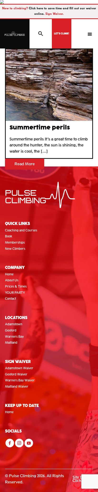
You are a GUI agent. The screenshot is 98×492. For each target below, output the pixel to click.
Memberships (15, 242)
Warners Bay (14, 336)
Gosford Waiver (16, 374)
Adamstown (13, 324)
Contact (10, 298)
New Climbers (15, 248)
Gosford (10, 330)
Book (8, 236)
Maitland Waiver (16, 386)
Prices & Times (16, 286)
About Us (11, 280)
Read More (25, 164)
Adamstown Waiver (19, 368)
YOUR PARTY (15, 292)
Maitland (11, 342)
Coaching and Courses (21, 230)
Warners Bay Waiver (20, 380)
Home (9, 274)
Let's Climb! (61, 33)
